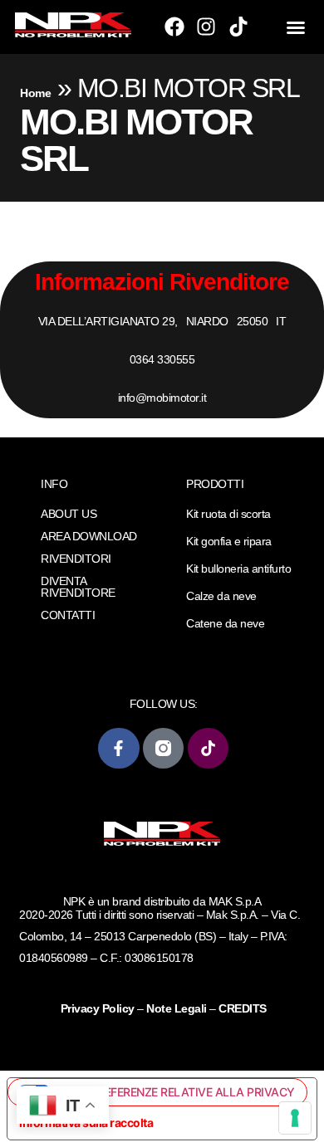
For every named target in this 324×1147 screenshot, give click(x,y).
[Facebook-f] (118, 748)
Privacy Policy (99, 1008)
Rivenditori (76, 558)
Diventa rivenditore (78, 586)
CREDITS (242, 1008)
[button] (296, 27)
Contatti (68, 615)
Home (35, 93)
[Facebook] (174, 26)
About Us (68, 514)
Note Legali (176, 1008)
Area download (89, 536)
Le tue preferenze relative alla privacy (173, 1092)
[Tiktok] (238, 26)
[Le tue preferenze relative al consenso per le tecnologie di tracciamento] (295, 1118)
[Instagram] (206, 26)
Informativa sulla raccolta (86, 1122)
